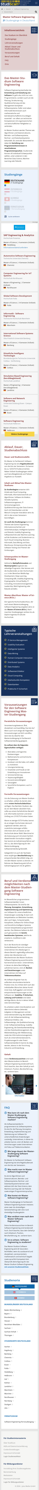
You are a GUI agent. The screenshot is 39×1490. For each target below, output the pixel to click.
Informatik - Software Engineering (14, 314)
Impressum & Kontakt (12, 1453)
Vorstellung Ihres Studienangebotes (17, 1468)
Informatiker (19, 1096)
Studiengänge (10, 39)
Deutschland (21, 1286)
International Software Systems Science (18, 334)
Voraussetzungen (12, 52)
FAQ (6, 60)
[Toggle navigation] (36, 3)
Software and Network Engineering (14, 399)
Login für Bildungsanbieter (14, 1482)
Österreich (21, 1292)
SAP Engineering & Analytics (19, 235)
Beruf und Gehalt (12, 56)
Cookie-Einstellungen (11, 1449)
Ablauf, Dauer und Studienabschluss (12, 47)
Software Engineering (21, 9)
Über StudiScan (9, 1443)
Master (8, 9)
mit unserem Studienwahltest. (16, 1267)
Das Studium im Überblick (16, 35)
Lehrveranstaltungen (14, 43)
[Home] (2, 9)
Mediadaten (8, 1475)
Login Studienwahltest (12, 1456)
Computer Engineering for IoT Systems (18, 274)
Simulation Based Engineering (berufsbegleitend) (18, 377)
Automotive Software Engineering (19, 255)
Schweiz (21, 1298)
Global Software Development (18, 295)
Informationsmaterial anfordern (16, 247)
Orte (7, 64)
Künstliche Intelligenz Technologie (14, 354)
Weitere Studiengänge (19, 434)
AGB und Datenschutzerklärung (16, 1446)
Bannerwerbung (10, 1472)
